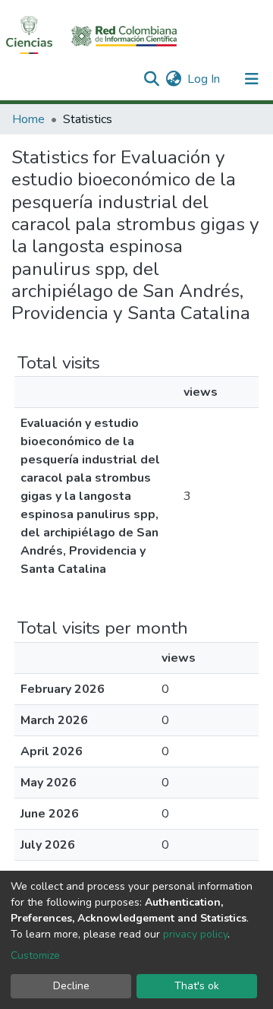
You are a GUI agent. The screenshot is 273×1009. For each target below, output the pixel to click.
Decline (71, 986)
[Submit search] (151, 79)
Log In (204, 79)
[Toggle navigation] (252, 79)
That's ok (196, 986)
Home (28, 119)
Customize (35, 955)
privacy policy (195, 934)
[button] (173, 79)
